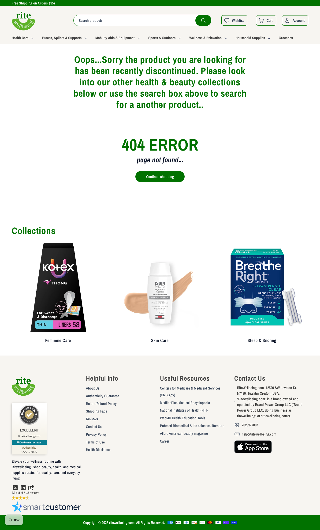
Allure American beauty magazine (184, 433)
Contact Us (94, 426)
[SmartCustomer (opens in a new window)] (46, 508)
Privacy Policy (96, 434)
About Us (92, 388)
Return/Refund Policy (101, 403)
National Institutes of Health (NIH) (184, 410)
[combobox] (142, 20)
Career (164, 441)
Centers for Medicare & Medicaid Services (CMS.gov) (190, 392)
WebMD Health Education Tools (182, 417)
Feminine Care (58, 340)
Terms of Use (95, 442)
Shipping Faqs (96, 411)
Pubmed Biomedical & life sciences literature (192, 425)
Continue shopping (160, 176)
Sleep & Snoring (262, 340)
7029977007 (250, 425)
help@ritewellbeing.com (259, 434)
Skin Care (160, 340)
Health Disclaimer (98, 449)
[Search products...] (203, 20)
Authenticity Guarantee (102, 395)
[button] (27, 38)
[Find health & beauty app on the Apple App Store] (253, 448)
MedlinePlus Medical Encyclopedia (185, 402)
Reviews (92, 418)
